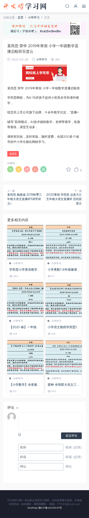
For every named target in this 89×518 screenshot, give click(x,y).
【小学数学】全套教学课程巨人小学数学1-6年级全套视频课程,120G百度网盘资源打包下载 (24, 385)
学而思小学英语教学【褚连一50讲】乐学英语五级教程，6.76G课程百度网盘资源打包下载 (25, 270)
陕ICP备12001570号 (50, 508)
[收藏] (68, 169)
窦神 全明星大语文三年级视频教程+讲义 (64, 385)
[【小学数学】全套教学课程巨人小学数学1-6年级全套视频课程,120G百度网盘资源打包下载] (25, 357)
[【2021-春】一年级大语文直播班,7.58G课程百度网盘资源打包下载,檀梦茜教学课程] (25, 299)
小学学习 (41, 59)
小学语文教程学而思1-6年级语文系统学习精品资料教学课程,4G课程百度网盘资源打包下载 (63, 327)
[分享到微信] (10, 169)
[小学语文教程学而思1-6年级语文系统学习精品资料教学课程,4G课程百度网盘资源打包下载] (64, 299)
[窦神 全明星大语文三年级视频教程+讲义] (64, 357)
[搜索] (67, 6)
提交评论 (71, 435)
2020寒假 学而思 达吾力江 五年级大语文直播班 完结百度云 (64, 199)
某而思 (13, 154)
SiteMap (32, 508)
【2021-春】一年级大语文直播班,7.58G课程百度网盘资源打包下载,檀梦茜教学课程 (25, 327)
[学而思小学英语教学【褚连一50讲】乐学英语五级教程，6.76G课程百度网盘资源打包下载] (25, 242)
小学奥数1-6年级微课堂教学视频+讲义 (62, 270)
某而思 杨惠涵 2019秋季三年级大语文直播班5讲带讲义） (24, 199)
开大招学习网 (25, 6)
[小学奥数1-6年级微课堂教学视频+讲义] (64, 242)
